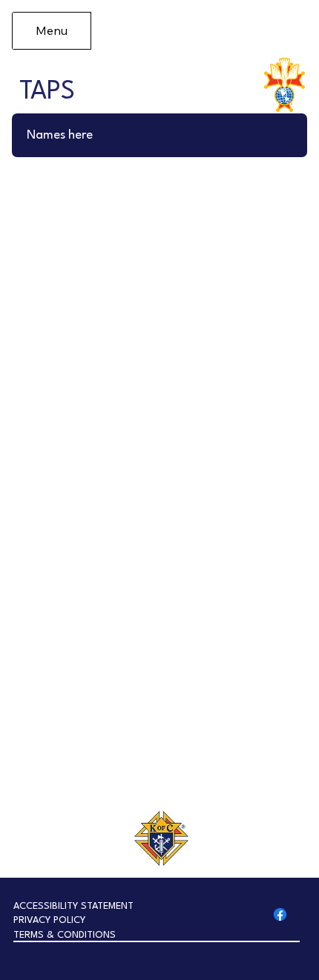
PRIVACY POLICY (49, 920)
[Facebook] (280, 914)
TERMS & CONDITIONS (64, 935)
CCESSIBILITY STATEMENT (76, 906)
